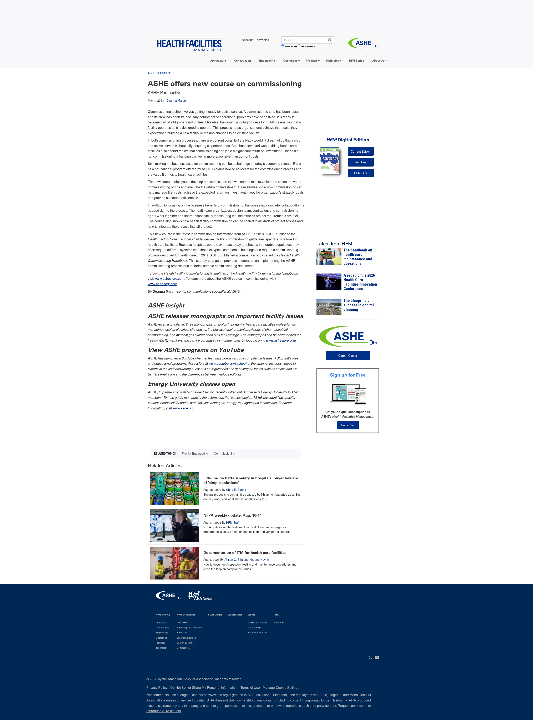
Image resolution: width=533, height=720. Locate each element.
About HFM (182, 622)
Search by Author (185, 642)
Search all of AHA (308, 46)
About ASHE (254, 627)
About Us (378, 60)
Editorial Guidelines (186, 637)
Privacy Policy (156, 687)
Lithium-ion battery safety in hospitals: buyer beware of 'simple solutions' (250, 480)
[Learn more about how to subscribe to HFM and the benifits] (347, 393)
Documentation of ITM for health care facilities (244, 552)
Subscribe (347, 425)
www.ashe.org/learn (162, 283)
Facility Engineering (195, 453)
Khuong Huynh (259, 559)
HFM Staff (232, 522)
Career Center (347, 355)
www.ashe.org (183, 408)
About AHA (279, 622)
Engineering (267, 60)
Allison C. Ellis (233, 559)
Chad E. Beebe (236, 489)
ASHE (251, 614)
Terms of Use (250, 687)
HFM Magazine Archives (189, 627)
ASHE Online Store (257, 622)
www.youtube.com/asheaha (229, 363)
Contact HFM (183, 647)
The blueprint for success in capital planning (359, 305)
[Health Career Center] (347, 336)
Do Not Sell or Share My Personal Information (204, 687)
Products (312, 60)
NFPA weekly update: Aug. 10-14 (232, 515)
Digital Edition (347, 140)
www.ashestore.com (169, 278)
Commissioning (224, 453)
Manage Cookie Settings (281, 687)
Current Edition (361, 151)
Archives (360, 162)
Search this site (291, 46)
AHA (276, 614)
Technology (333, 60)
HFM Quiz (360, 173)
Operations (290, 60)
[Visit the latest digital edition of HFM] (329, 160)
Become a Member (257, 632)
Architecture (218, 60)
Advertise (235, 614)
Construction (242, 60)
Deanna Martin (176, 100)
